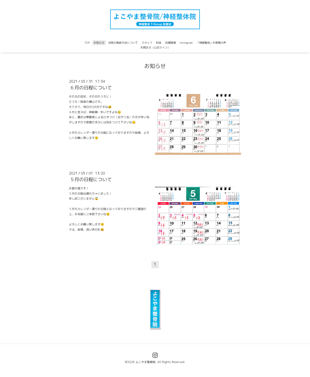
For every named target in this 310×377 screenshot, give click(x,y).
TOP (87, 43)
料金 (158, 43)
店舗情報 (170, 43)
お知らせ (99, 43)
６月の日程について (91, 87)
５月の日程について (91, 179)
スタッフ (147, 43)
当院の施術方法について (123, 43)
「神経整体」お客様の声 (211, 43)
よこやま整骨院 (145, 362)
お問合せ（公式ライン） (155, 47)
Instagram (186, 43)
